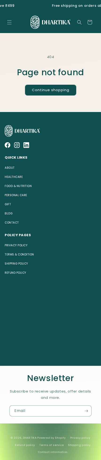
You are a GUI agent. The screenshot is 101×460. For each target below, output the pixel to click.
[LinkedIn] (26, 145)
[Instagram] (17, 145)
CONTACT (12, 222)
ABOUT (10, 168)
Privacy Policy (16, 245)
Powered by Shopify (51, 438)
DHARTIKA (30, 438)
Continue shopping (50, 89)
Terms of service (51, 445)
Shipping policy (79, 445)
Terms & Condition (19, 254)
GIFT (8, 204)
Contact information (53, 452)
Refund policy (25, 445)
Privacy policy (80, 438)
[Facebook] (7, 145)
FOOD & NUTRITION (18, 186)
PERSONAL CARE (16, 195)
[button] (9, 22)
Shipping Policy (16, 264)
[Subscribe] (86, 410)
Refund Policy (15, 273)
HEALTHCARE (14, 177)
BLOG (8, 213)
